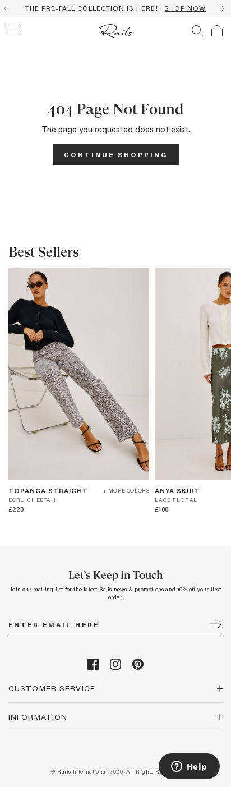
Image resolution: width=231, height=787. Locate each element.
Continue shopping (116, 154)
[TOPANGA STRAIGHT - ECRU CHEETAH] (78, 374)
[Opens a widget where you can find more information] (189, 767)
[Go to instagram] (115, 666)
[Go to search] (197, 30)
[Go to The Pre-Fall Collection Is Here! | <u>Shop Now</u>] (115, 8)
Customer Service (51, 688)
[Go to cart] (217, 30)
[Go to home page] (115, 31)
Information (37, 716)
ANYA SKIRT (177, 490)
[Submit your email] (216, 625)
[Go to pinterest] (138, 666)
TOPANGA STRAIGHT (48, 490)
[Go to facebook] (93, 666)
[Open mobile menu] (14, 30)
